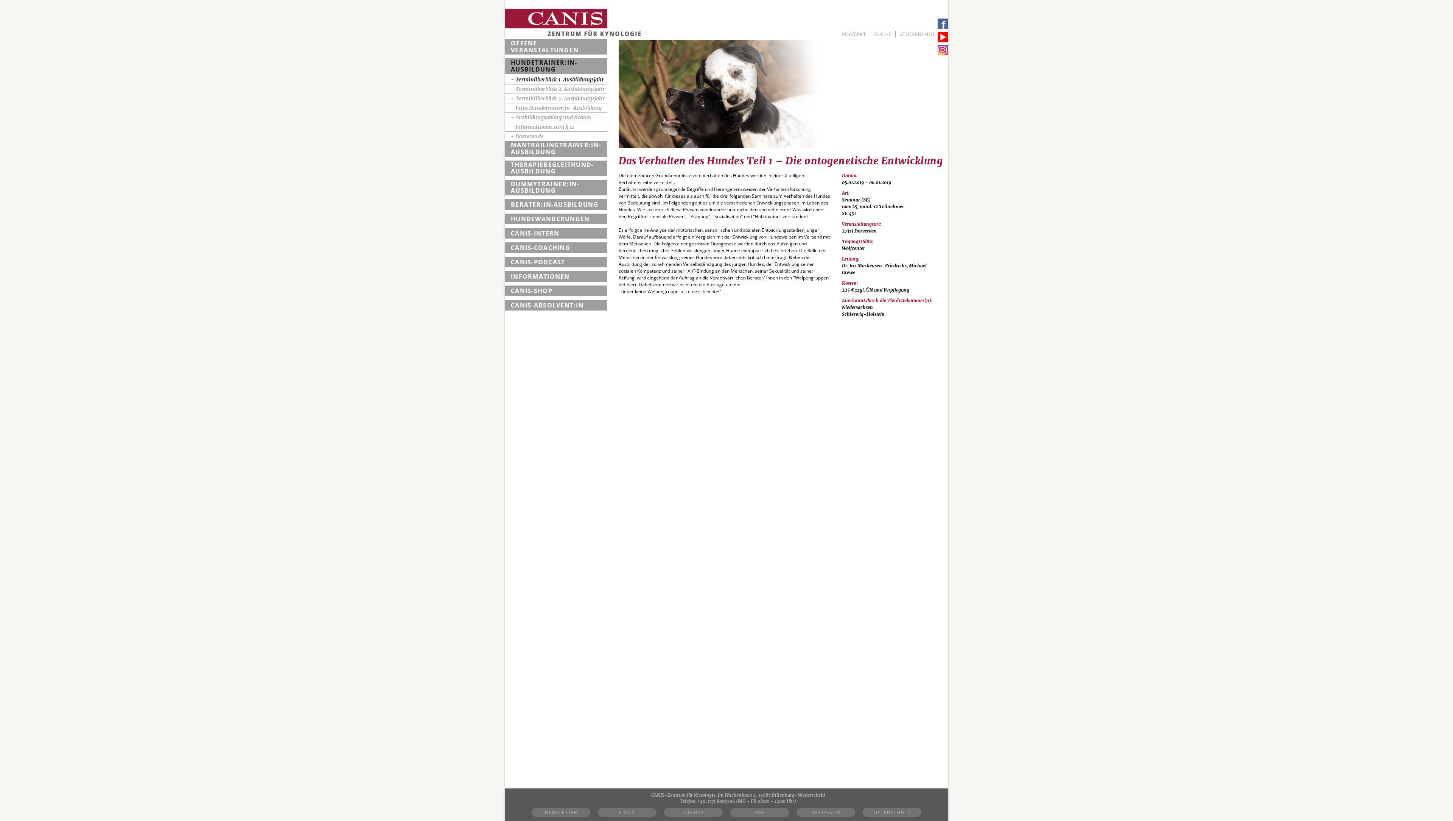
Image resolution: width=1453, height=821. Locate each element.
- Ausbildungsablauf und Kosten (551, 117)
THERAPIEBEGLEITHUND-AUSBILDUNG (552, 168)
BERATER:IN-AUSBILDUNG (555, 204)
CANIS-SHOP (531, 291)
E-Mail (627, 812)
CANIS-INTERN (535, 233)
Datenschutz (892, 812)
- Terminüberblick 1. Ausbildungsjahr (557, 79)
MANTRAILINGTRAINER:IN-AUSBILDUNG (556, 148)
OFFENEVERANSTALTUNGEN (545, 46)
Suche (882, 34)
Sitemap (693, 812)
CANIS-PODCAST (538, 262)
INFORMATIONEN (540, 276)
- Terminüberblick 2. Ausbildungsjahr (558, 89)
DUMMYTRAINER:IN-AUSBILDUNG (545, 187)
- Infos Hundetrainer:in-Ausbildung (556, 108)
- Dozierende (527, 136)
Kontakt (854, 34)
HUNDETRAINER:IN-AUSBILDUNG (544, 65)
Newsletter (561, 812)
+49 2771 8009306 (716, 801)
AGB (760, 812)
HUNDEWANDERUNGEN (550, 219)
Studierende (917, 34)
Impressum (826, 812)
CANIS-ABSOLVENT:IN (547, 305)
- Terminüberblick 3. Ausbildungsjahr (558, 98)
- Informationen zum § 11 (542, 126)
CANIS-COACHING (540, 247)
